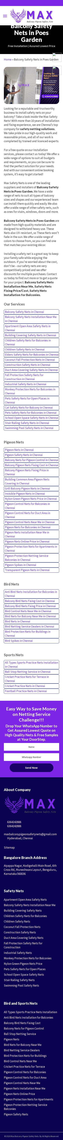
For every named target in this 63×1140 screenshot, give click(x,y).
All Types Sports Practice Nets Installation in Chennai (31, 665)
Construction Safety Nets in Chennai (27, 365)
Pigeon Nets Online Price (19, 1094)
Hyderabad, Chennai (20, 838)
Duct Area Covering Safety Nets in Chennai (31, 370)
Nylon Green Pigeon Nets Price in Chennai (31, 499)
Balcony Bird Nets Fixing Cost (22, 1023)
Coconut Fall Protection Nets (22, 927)
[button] (5, 16)
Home (8, 59)
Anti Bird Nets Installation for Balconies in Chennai (31, 594)
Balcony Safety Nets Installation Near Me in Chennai (31, 319)
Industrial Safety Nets (18, 953)
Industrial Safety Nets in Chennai (25, 384)
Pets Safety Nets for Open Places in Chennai (27, 400)
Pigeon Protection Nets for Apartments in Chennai (31, 549)
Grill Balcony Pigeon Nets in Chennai (27, 488)
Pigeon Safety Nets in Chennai (24, 455)
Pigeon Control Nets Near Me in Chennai (30, 522)
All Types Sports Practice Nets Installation (30, 1012)
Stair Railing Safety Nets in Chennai (27, 423)
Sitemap (9, 847)
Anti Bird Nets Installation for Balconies (28, 1017)
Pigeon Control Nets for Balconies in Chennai (27, 506)
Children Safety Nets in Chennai (24, 349)
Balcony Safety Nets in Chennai (24, 312)
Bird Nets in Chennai (17, 621)
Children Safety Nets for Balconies (25, 916)
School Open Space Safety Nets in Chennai (31, 418)
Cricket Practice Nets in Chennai (25, 686)
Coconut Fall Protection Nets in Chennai (30, 360)
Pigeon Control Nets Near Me (22, 1083)
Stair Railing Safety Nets (19, 980)
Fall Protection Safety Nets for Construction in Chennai (24, 377)
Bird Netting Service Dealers (22, 1050)
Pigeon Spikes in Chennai (20, 565)
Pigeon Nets (11, 1039)
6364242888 (14, 822)
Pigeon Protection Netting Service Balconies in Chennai (26, 558)
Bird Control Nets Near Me (20, 1061)
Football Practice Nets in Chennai (26, 691)
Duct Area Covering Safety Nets (23, 938)
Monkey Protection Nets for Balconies (27, 958)
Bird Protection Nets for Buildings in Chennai (27, 634)
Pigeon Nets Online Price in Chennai (27, 541)
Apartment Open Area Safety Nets (25, 900)
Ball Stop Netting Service (20, 1034)
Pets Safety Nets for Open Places (25, 969)
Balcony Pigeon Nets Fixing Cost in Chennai (31, 465)
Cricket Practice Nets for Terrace (24, 1067)
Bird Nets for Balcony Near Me (22, 1045)
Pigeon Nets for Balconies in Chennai (27, 527)
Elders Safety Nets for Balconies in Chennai (32, 355)
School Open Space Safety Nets (24, 975)
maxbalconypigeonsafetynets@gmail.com (30, 834)
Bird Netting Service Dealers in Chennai (29, 626)
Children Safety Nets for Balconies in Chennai (28, 342)
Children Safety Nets (17, 921)
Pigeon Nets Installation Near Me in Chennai (27, 534)
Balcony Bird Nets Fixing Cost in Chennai (30, 601)
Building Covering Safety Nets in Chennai (30, 335)
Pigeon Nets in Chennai (19, 450)
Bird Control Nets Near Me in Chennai (28, 611)
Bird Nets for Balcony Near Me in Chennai (30, 616)
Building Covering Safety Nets (23, 910)
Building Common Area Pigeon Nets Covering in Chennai (27, 481)
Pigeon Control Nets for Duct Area (25, 1077)
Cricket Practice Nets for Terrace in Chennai (27, 679)
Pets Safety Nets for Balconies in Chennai (30, 413)
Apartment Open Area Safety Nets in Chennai (28, 328)
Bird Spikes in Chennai (19, 641)
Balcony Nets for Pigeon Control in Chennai (31, 460)
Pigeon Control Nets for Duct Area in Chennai (27, 515)
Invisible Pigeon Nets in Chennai (25, 494)
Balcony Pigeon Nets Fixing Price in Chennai (27, 472)
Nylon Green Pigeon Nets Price (23, 964)
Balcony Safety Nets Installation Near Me (29, 905)
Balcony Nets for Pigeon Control (24, 1028)
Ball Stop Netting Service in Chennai (27, 672)
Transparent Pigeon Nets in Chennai (27, 570)
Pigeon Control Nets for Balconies (25, 1072)
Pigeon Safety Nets (16, 1114)
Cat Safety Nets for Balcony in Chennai (29, 408)
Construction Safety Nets (20, 932)
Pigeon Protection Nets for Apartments (28, 1099)
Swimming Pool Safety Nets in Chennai (29, 428)
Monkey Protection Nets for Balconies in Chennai (30, 391)
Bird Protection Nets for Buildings (25, 1056)
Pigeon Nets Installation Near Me (24, 1088)
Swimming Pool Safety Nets (21, 985)
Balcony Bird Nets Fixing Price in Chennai (30, 606)
